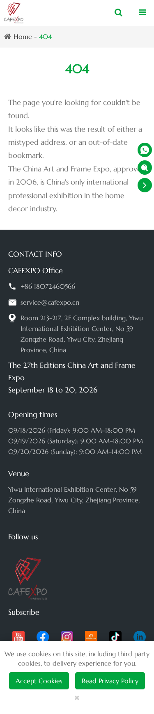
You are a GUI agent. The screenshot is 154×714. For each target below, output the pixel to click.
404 (45, 36)
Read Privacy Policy (110, 681)
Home (23, 36)
